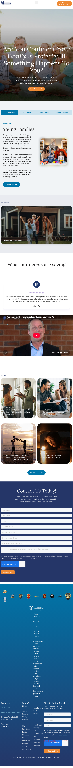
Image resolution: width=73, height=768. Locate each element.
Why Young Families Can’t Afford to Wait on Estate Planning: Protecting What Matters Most (18, 457)
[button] (36, 2)
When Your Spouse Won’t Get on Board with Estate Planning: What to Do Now (18, 412)
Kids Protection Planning (26, 741)
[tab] (9, 112)
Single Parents (38, 708)
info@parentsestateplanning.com (13, 712)
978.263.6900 (5, 708)
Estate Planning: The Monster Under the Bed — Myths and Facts (53, 457)
